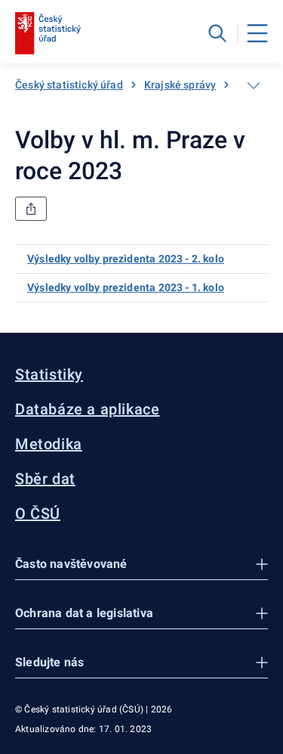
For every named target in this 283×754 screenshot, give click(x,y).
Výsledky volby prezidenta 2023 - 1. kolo (125, 287)
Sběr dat (45, 479)
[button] (141, 564)
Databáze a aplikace (87, 409)
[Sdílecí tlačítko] (31, 209)
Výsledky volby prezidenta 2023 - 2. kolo (125, 259)
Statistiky (49, 374)
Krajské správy (180, 85)
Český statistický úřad (69, 85)
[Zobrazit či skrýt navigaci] (253, 85)
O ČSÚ (37, 513)
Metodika (48, 444)
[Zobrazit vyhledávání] (217, 33)
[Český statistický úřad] (48, 33)
